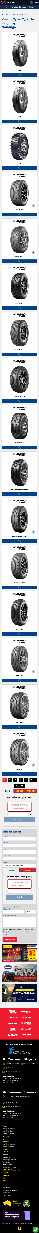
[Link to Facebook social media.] (19, 1228)
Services (5, 1149)
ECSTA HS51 (20, 629)
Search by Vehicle (8, 1129)
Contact (5, 1175)
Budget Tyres (6, 1193)
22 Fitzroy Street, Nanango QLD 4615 (19, 1097)
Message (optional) (9, 916)
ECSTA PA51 (20, 722)
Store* (5, 862)
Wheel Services (7, 1165)
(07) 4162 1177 (13, 1068)
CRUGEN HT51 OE (20, 396)
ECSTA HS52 (20, 676)
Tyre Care (5, 1136)
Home (5, 14)
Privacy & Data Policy (14, 1223)
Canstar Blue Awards (9, 1190)
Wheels (5, 1141)
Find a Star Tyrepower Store (21, 7)
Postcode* (6, 856)
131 (19, 117)
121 (19, 70)
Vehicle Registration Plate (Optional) (11, 908)
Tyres (4, 1126)
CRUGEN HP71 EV (20, 256)
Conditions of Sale (26, 1223)
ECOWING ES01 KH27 (19, 536)
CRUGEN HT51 (19, 350)
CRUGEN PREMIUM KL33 (19, 489)
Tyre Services (6, 1162)
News (4, 1180)
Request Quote (10, 939)
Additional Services (9, 1167)
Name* (5, 836)
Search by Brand (8, 1134)
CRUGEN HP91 (19, 303)
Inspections (6, 1157)
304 (19, 163)
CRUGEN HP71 (19, 210)
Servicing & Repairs (9, 1160)
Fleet (4, 1178)
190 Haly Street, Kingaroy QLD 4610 (21, 1064)
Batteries (5, 1154)
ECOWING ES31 (19, 583)
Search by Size (7, 1131)
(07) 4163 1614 (13, 1103)
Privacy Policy (12, 932)
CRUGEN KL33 (19, 443)
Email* (5, 849)
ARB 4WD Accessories (11, 1170)
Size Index (6, 1188)
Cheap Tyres (6, 1195)
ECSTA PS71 (20, 769)
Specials (5, 1172)
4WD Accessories (8, 1152)
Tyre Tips (5, 1139)
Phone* (5, 843)
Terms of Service (26, 932)
